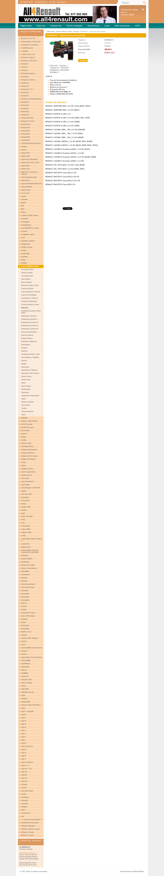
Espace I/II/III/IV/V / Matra (64, 31)
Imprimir (63, 2)
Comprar (82, 60)
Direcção (76, 31)
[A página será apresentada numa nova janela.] (62, 61)
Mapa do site (42, 2)
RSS (53, 2)
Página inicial (28, 2)
